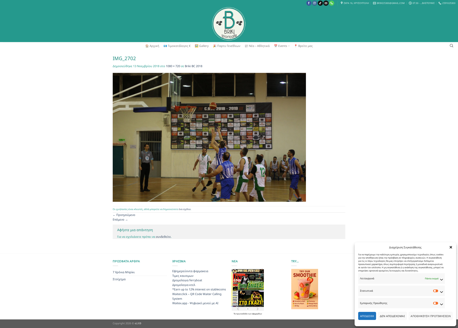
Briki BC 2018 (193, 66)
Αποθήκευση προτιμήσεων (431, 316)
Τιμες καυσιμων (182, 276)
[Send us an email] (325, 3)
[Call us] (331, 3)
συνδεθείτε (163, 237)
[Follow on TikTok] (320, 3)
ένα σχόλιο (185, 209)
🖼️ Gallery (202, 46)
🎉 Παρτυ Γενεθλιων (226, 46)
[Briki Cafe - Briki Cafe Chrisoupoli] (229, 24)
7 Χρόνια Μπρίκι (124, 272)
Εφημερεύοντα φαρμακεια (190, 271)
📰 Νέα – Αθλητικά (257, 46)
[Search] (451, 46)
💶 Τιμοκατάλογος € (177, 46)
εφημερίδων (257, 313)
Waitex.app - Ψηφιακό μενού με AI (195, 303)
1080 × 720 (173, 66)
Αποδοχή (367, 316)
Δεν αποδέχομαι (392, 316)
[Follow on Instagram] (314, 3)
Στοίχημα (119, 279)
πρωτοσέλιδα (242, 313)
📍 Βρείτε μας (303, 46)
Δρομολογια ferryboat (187, 280)
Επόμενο (120, 219)
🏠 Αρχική (152, 46)
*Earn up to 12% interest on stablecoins (199, 289)
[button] (451, 247)
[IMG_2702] (209, 137)
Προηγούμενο (124, 215)
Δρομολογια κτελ (183, 285)
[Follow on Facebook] (308, 3)
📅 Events (280, 46)
